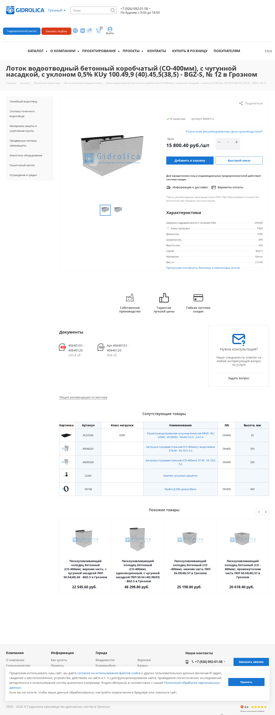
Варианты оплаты (230, 187)
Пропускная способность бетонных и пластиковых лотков (203, 268)
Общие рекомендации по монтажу (83, 397)
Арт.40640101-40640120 (117, 347)
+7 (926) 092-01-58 (134, 8)
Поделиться (254, 103)
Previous (259, 512)
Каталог (36, 50)
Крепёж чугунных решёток (180, 475)
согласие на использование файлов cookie (108, 673)
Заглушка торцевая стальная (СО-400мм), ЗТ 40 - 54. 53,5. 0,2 (180, 462)
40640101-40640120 (76, 347)
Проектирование (99, 50)
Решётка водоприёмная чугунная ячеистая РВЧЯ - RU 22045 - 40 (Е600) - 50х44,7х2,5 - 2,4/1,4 (180, 435)
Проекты (131, 50)
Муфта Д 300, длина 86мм (180, 489)
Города (101, 653)
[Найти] (113, 10)
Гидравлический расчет (22, 31)
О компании (62, 50)
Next (265, 512)
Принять (246, 682)
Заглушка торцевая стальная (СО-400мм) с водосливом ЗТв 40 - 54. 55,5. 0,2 (180, 448)
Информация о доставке (190, 187)
